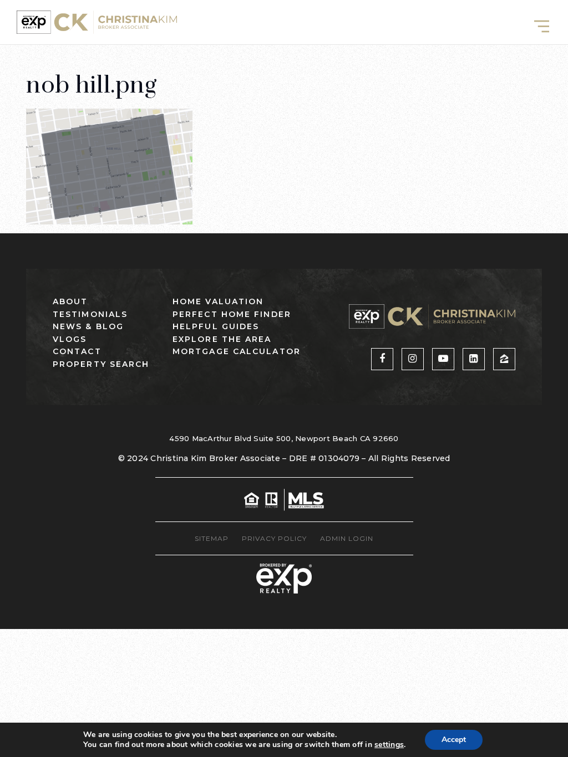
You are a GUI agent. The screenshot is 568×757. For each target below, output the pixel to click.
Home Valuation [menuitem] (218, 301)
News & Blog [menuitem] (88, 326)
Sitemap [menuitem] (212, 538)
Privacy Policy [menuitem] (274, 538)
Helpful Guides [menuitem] (216, 326)
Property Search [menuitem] (101, 364)
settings (389, 745)
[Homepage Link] (97, 21)
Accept (454, 739)
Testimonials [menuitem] (90, 314)
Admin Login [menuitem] (346, 538)
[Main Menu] (541, 26)
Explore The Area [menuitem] (222, 339)
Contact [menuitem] (77, 351)
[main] (284, 112)
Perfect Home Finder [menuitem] (232, 314)
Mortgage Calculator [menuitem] (237, 351)
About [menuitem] (70, 301)
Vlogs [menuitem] (70, 339)
